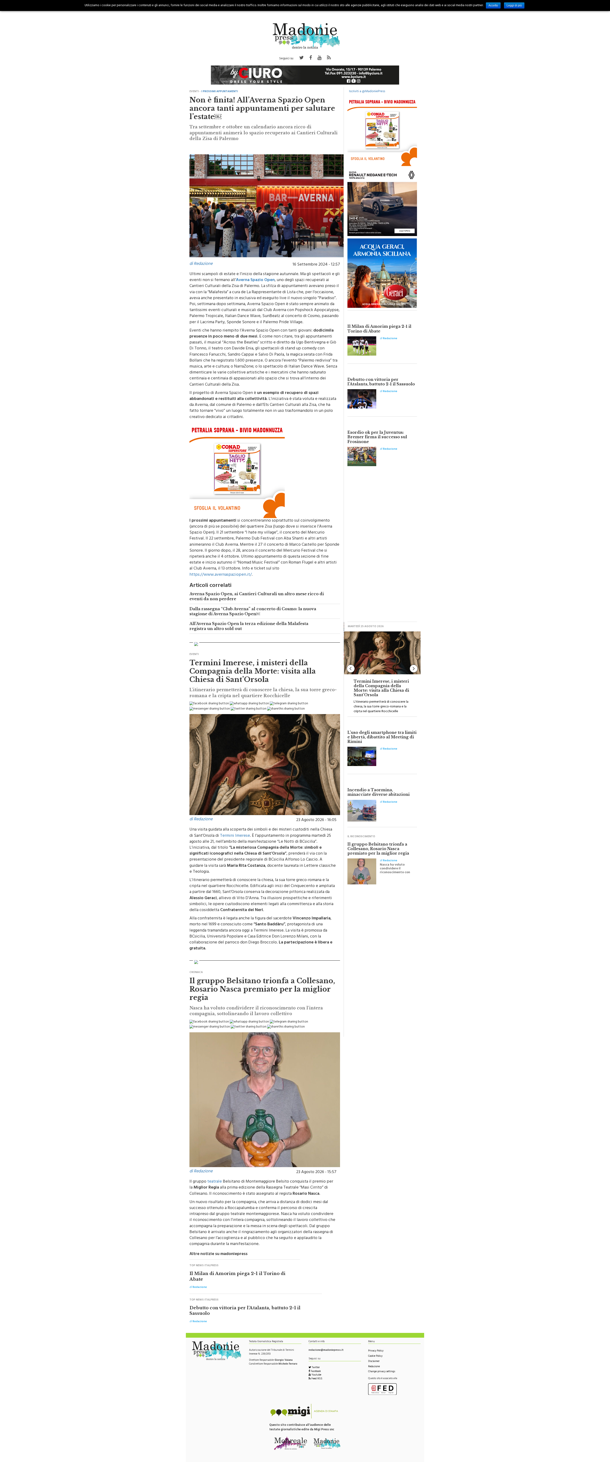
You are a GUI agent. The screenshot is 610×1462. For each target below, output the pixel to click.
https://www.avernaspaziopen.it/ (220, 575)
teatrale (214, 1182)
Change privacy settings (381, 1371)
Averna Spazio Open (255, 280)
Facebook (315, 1371)
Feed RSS (316, 1378)
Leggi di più (514, 5)
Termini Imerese (235, 836)
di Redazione (201, 264)
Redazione (374, 1366)
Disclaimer (374, 1361)
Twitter (315, 1367)
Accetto (493, 5)
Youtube (316, 1375)
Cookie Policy (375, 1356)
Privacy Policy (375, 1351)
